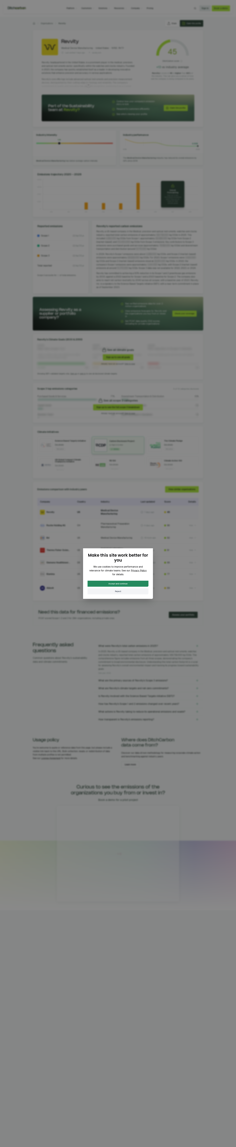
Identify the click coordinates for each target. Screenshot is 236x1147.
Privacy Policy (139, 570)
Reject (118, 591)
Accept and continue (118, 583)
